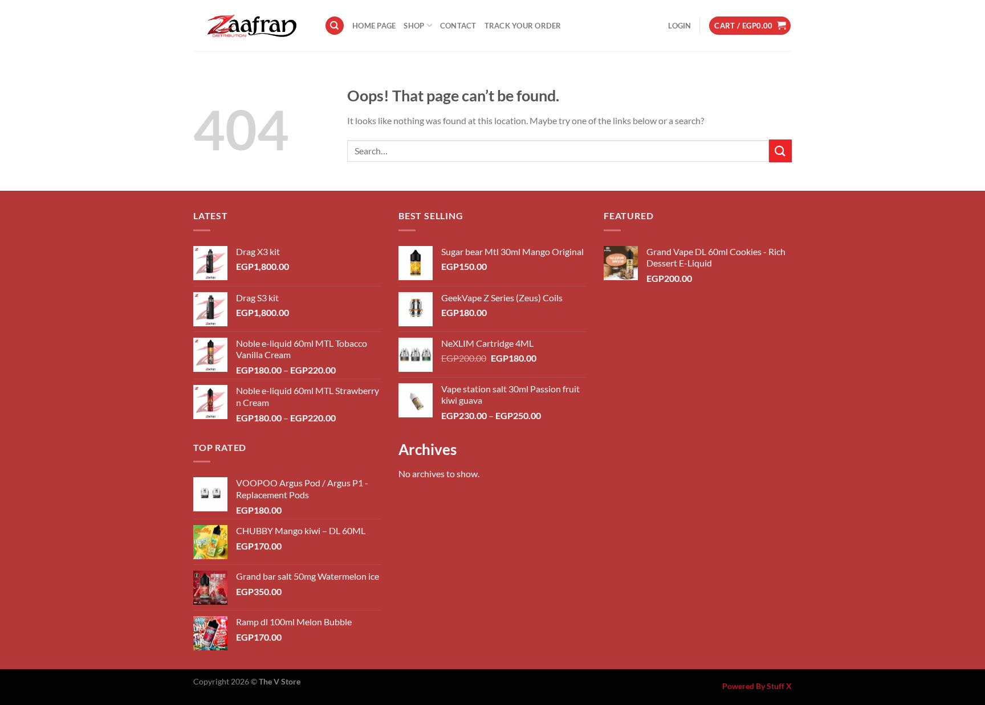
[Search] (334, 26)
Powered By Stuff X (757, 686)
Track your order (523, 25)
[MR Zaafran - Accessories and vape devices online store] (250, 26)
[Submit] (780, 151)
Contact (458, 25)
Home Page (374, 25)
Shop (414, 25)
